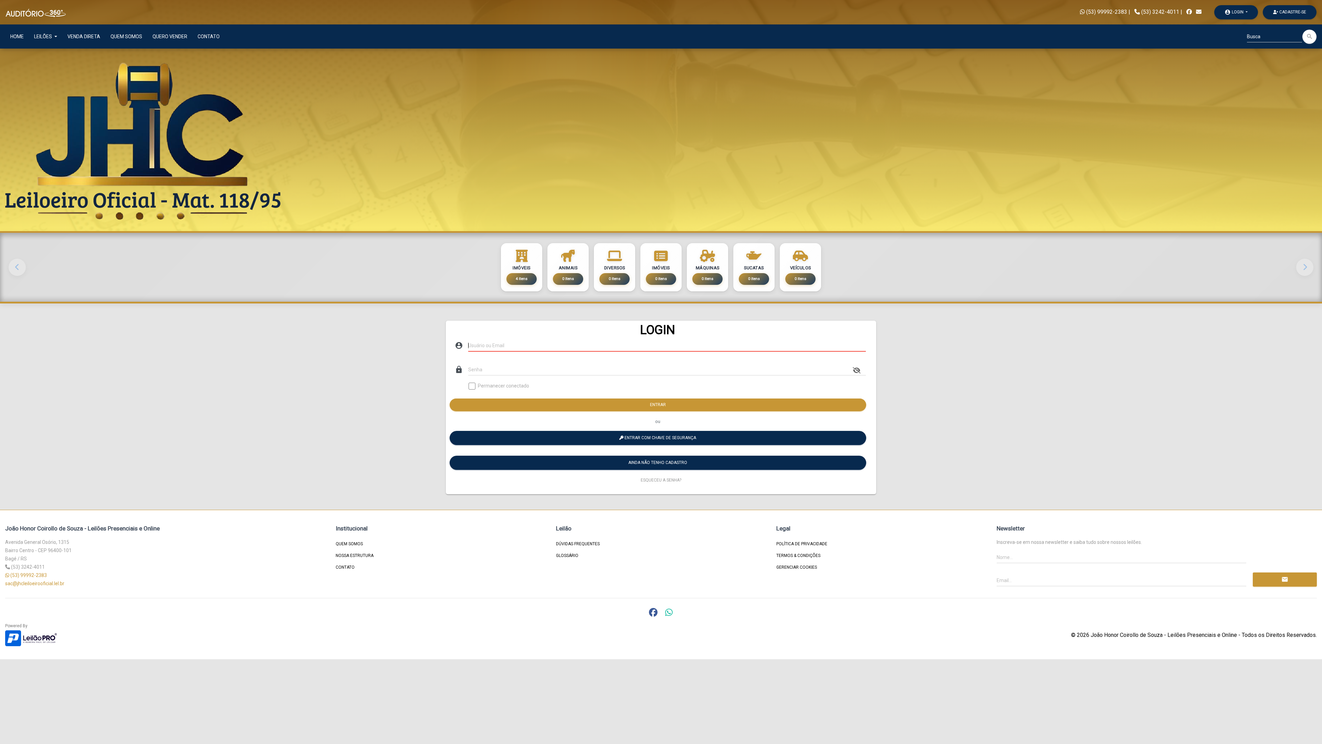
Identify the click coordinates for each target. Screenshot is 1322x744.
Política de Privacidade (801, 543)
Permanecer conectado (503, 386)
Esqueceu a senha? (661, 480)
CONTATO (209, 36)
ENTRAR (658, 404)
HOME (17, 36)
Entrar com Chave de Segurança (660, 437)
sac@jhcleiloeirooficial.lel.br (34, 583)
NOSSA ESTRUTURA (355, 555)
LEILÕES (43, 36)
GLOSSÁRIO (567, 555)
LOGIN (1235, 12)
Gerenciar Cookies (796, 567)
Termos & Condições (798, 555)
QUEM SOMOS (126, 36)
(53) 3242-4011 (1160, 12)
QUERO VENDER (170, 36)
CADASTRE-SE (1292, 12)
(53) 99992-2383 (1106, 12)
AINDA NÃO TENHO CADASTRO (658, 462)
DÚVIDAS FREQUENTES (578, 543)
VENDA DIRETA (83, 36)
